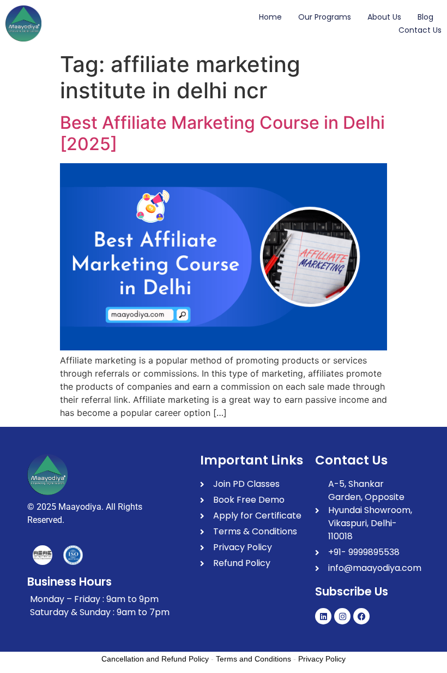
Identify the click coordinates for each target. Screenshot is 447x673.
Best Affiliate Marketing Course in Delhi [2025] (222, 133)
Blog (425, 16)
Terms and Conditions (253, 658)
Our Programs (324, 16)
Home (270, 16)
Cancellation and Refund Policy (155, 658)
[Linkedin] (323, 616)
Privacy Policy (322, 658)
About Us (384, 16)
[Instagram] (342, 616)
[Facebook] (361, 616)
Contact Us (420, 30)
